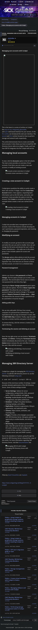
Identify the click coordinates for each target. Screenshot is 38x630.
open (6, 132)
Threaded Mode (32, 33)
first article (5, 134)
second (4, 136)
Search (21, 1)
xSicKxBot (11, 38)
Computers (14, 19)
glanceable (23, 129)
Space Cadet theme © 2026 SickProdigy (23, 627)
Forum (14, 1)
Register (33, 15)
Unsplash (24, 475)
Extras (26, 4)
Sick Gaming (5, 19)
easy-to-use (8, 129)
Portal (8, 1)
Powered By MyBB (10, 627)
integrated (15, 129)
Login (27, 15)
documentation (23, 442)
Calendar (13, 4)
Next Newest (4, 503)
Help (20, 4)
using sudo (18, 376)
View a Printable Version (8, 617)
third (11, 136)
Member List (29, 1)
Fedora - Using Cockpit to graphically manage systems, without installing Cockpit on (14, 519)
